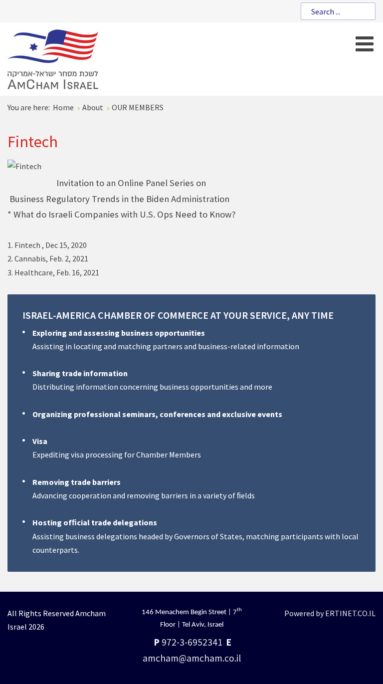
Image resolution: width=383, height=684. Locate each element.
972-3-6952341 (192, 642)
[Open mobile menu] (364, 43)
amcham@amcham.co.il (192, 658)
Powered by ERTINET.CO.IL (330, 613)
